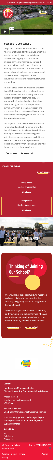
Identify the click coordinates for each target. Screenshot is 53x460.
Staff (5, 433)
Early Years (8, 436)
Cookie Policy (9, 453)
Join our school (31, 327)
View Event (26, 192)
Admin (45, 453)
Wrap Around (9, 439)
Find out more (11, 153)
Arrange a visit (27, 153)
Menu (44, 11)
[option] (26, 239)
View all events (43, 172)
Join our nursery (14, 327)
